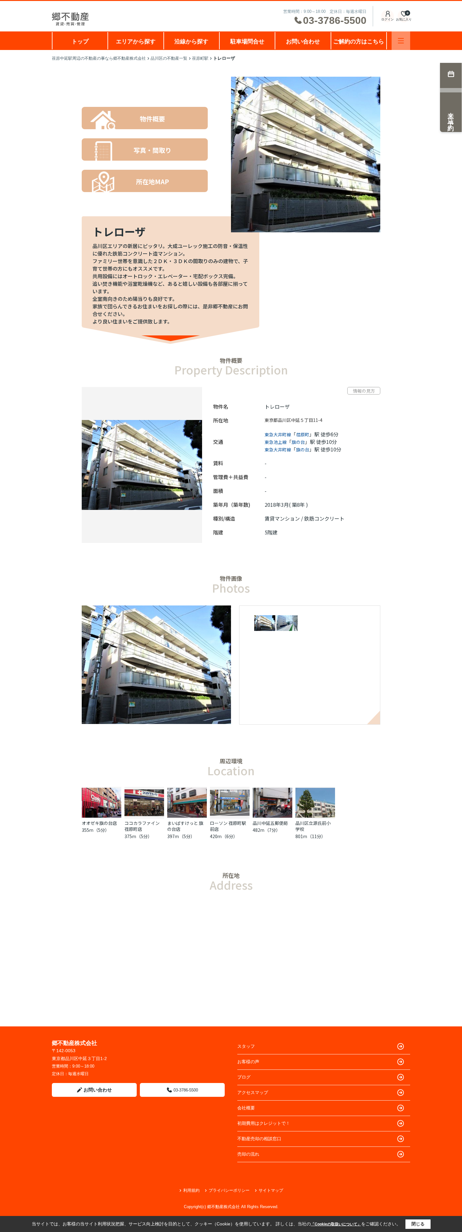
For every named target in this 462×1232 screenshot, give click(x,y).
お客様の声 (248, 1061)
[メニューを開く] (401, 41)
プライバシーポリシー (229, 1190)
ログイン (387, 19)
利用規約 (191, 1190)
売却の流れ (248, 1154)
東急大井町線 (278, 434)
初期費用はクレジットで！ (263, 1123)
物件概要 (152, 118)
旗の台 (298, 442)
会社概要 (246, 1107)
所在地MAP (152, 181)
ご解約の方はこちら (358, 41)
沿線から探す (191, 41)
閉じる (418, 1223)
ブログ (243, 1077)
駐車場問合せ (247, 41)
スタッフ (246, 1046)
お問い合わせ (303, 41)
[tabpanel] (312, 623)
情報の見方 (364, 391)
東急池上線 (276, 442)
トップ (80, 41)
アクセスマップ (252, 1092)
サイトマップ (271, 1190)
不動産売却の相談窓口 (259, 1138)
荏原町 (302, 434)
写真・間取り (152, 150)
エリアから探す (136, 41)
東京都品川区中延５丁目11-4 (293, 420)
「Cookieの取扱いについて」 (336, 1224)
